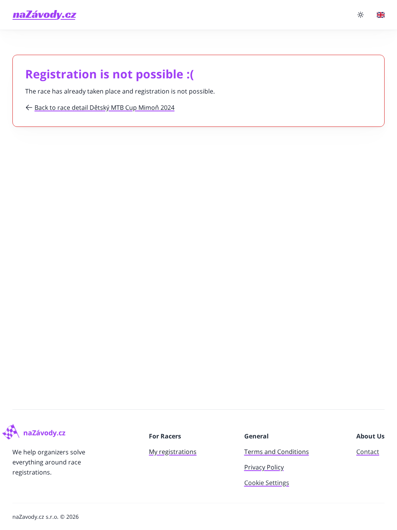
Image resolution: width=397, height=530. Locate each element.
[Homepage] (44, 15)
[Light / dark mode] (360, 15)
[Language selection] (381, 15)
